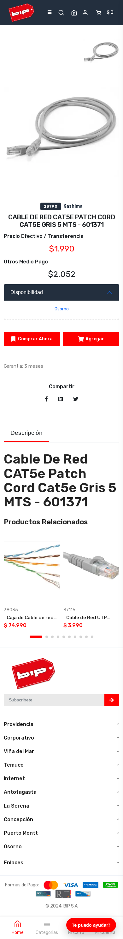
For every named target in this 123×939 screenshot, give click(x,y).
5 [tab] (63, 637)
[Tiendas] (74, 12)
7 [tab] (75, 637)
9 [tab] (86, 637)
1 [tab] (36, 637)
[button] (61, 13)
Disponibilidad (26, 292)
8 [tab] (80, 637)
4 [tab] (58, 637)
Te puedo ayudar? (91, 925)
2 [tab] (46, 637)
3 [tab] (52, 637)
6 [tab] (69, 637)
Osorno (62, 309)
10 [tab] (92, 637)
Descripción (26, 432)
